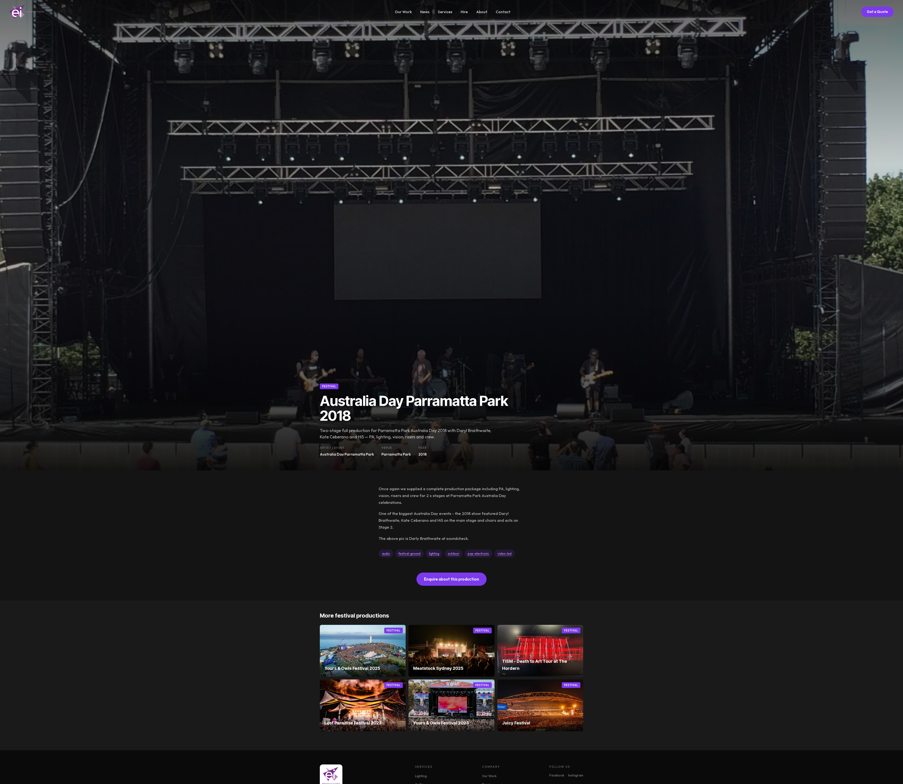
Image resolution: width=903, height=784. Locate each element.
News (424, 11)
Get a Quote (877, 11)
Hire (464, 11)
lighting (434, 553)
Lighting (421, 776)
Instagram (575, 775)
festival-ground (409, 553)
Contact (503, 11)
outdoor (453, 553)
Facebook (556, 775)
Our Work (403, 11)
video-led (504, 553)
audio (386, 553)
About (481, 11)
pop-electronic (478, 553)
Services (445, 11)
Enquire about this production (451, 579)
